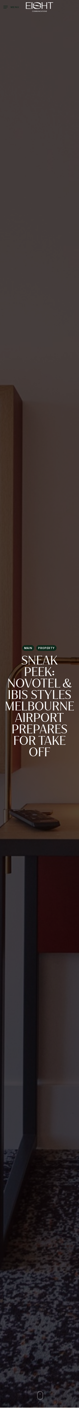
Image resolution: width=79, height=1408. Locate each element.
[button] (11, 7)
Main (28, 648)
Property (46, 648)
